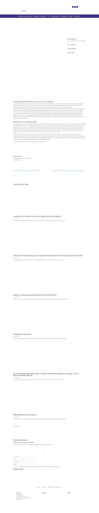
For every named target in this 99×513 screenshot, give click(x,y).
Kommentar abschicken (18, 469)
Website (15, 464)
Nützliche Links (58, 487)
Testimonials (51, 487)
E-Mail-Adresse (17, 461)
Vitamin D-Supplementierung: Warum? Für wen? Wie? (35, 295)
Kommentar (15, 456)
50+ (49, 16)
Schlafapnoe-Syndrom (22, 334)
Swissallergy (63, 16)
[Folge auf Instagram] (75, 7)
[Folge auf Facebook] (73, 7)
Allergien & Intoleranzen (40, 16)
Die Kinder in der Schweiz (25, 16)
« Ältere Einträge (17, 426)
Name (15, 459)
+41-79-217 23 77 (46, 494)
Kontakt (70, 16)
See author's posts (17, 160)
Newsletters (55, 16)
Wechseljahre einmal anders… (25, 414)
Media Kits (44, 487)
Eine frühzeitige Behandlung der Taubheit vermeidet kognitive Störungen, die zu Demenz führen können (46, 374)
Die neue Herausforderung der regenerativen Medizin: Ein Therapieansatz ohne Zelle (48, 255)
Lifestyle (73, 44)
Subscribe (24, 11)
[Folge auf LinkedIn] (77, 7)
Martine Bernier (71, 39)
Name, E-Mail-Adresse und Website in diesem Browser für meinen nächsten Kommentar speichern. (37, 466)
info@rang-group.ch (72, 494)
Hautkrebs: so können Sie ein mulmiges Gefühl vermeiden (37, 216)
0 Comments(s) (71, 48)
